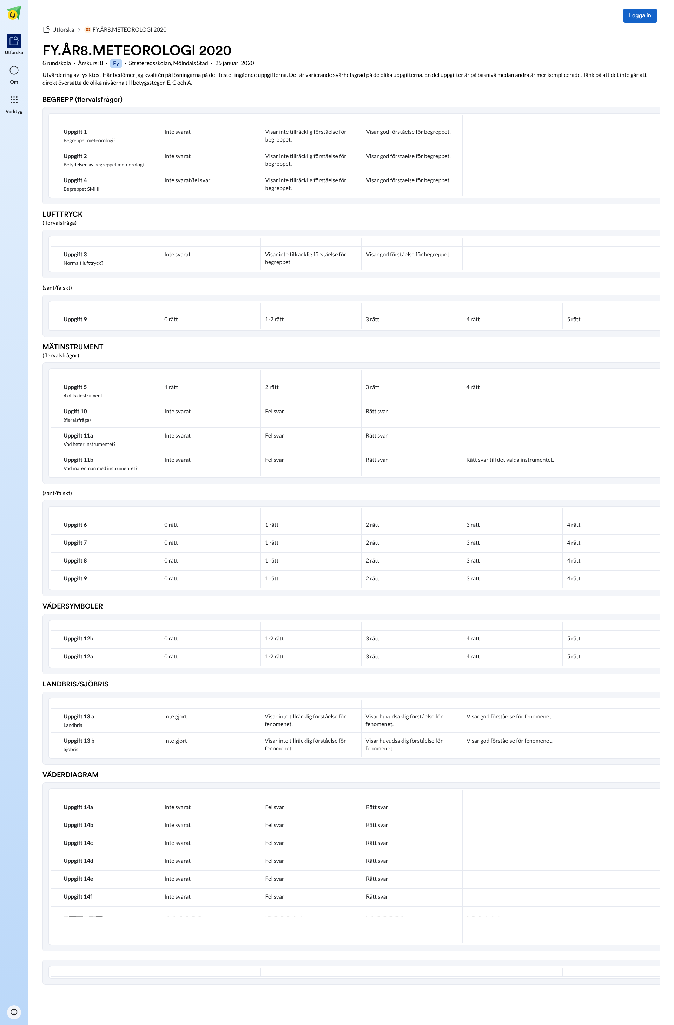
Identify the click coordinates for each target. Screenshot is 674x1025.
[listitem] (14, 45)
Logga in (640, 16)
